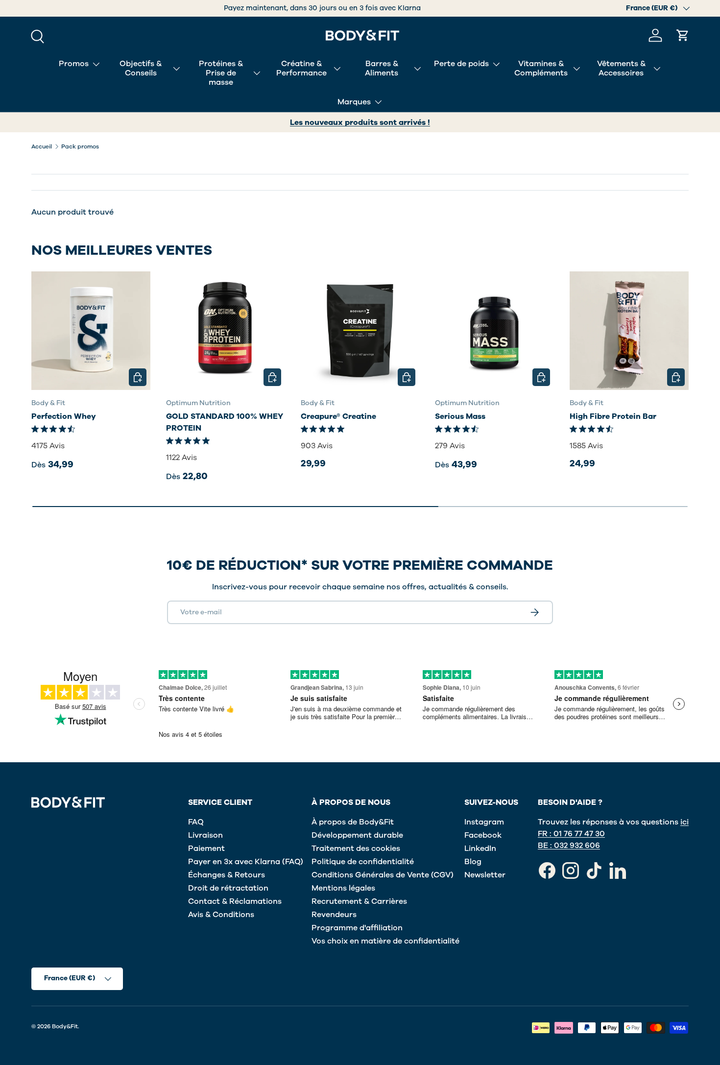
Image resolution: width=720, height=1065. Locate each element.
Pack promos (80, 146)
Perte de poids (461, 63)
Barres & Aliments (381, 68)
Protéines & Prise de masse (221, 73)
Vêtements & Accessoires (621, 68)
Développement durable (357, 835)
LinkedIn (480, 848)
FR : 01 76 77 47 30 (571, 833)
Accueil (41, 146)
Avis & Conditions (221, 914)
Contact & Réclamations (235, 901)
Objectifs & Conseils (141, 68)
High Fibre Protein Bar (613, 416)
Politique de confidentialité (363, 861)
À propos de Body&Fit (353, 822)
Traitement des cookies (356, 848)
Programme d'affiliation (357, 927)
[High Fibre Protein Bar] (629, 330)
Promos (74, 63)
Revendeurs (334, 914)
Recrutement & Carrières (359, 901)
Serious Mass (460, 416)
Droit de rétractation (228, 888)
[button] (683, 35)
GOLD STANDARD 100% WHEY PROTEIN (224, 422)
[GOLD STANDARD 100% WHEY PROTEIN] (225, 330)
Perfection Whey (63, 416)
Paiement (206, 848)
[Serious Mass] (494, 330)
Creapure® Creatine (338, 416)
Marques (354, 102)
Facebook (483, 835)
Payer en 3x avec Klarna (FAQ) (245, 861)
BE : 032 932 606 (569, 845)
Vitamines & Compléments (541, 68)
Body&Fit (65, 1026)
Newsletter (484, 875)
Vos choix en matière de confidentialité (385, 941)
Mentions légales (343, 888)
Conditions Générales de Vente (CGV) (383, 875)
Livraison (205, 835)
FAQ (196, 822)
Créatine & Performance (301, 68)
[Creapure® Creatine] (360, 330)
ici (684, 822)
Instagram (484, 822)
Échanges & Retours (226, 875)
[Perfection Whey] (90, 330)
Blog (472, 861)
